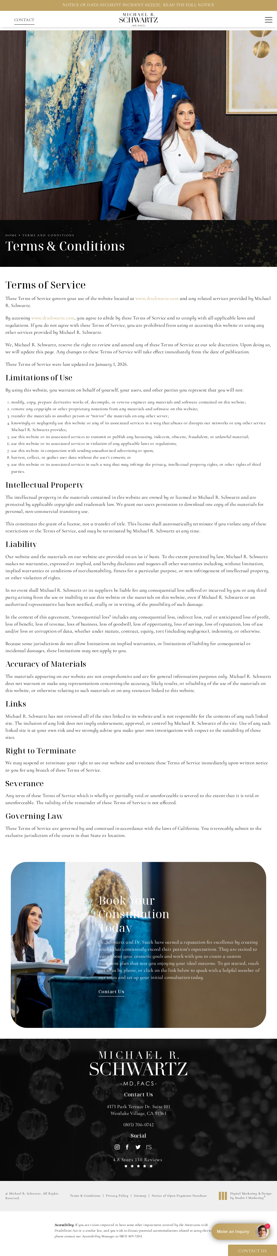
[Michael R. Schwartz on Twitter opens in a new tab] (137, 1147)
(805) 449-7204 (131, 1236)
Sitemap (140, 1195)
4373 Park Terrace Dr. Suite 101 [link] (138, 1109)
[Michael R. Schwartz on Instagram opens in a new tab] (117, 1147)
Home (11, 235)
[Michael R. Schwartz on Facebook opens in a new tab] (127, 1147)
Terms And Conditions (48, 235)
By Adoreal (240, 1232)
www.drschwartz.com (157, 298)
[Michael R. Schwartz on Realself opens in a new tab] (148, 1147)
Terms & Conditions (85, 1195)
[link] (138, 1124)
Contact (24, 19)
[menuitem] (117, 1147)
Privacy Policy (117, 1195)
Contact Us (111, 991)
